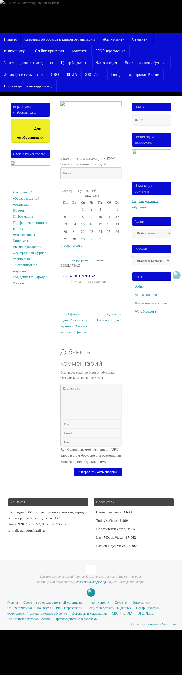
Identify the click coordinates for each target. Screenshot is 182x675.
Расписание (22, 259)
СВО (115, 613)
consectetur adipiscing (91, 582)
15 (83, 224)
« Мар (65, 246)
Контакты (20, 241)
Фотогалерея (16, 613)
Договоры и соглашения (89, 613)
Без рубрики (79, 260)
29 (83, 239)
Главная (12, 602)
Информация (23, 216)
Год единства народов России (28, 619)
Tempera (152, 624)
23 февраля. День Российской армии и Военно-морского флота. (74, 323)
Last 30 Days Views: (111, 546)
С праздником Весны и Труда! (109, 317)
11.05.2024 (73, 282)
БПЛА (127, 613)
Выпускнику (142, 602)
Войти (139, 286)
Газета (65, 293)
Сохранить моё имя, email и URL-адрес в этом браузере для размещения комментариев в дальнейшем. (90, 456)
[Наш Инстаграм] (177, 275)
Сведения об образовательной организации (26, 198)
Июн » (78, 246)
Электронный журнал (29, 253)
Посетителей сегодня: (113, 529)
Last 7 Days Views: (111, 537)
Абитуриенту (100, 602)
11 (109, 217)
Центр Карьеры (147, 608)
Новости (19, 210)
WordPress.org (145, 311)
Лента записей (146, 295)
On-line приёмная (19, 608)
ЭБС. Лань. (146, 613)
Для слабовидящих (30, 132)
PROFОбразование (27, 247)
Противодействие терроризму (76, 619)
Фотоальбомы (24, 235)
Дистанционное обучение (48, 613)
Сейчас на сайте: (109, 512)
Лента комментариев (151, 303)
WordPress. (169, 624)
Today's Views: (107, 521)
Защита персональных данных (109, 608)
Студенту (121, 602)
